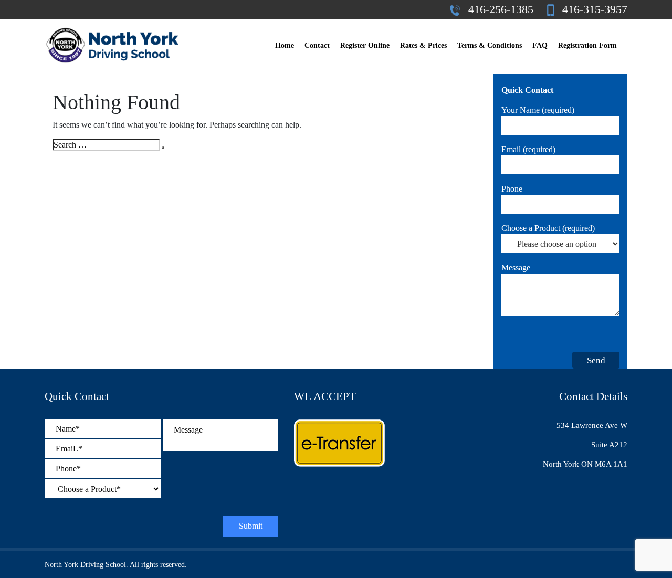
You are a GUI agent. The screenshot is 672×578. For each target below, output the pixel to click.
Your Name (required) (537, 110)
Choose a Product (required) (548, 228)
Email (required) (528, 149)
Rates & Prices (423, 45)
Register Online (365, 45)
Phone (511, 188)
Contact (317, 45)
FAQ (540, 45)
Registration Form (587, 45)
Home (284, 45)
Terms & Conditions (489, 45)
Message (515, 267)
